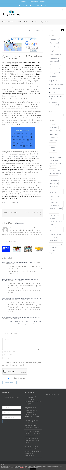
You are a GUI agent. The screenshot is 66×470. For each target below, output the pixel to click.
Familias (52, 167)
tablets (52, 244)
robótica (52, 234)
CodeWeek (53, 134)
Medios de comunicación (54, 191)
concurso (53, 144)
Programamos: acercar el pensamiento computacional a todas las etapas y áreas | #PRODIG (22, 317)
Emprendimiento (55, 160)
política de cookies (22, 467)
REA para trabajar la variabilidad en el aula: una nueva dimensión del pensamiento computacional (33, 451)
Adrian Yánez (7, 202)
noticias (52, 199)
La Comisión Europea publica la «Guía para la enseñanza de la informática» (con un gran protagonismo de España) (32, 437)
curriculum (53, 147)
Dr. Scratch (53, 154)
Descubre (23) (54, 47)
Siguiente (38, 30)
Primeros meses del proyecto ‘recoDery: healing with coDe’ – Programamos (18, 262)
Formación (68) (55, 69)
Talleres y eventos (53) (56, 98)
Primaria (59, 208)
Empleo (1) (53, 51)
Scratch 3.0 (53, 237)
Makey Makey (54, 186)
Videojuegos (53, 250)
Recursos (53, 224)
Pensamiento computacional (54, 204)
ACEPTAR (33, 468)
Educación (53, 157)
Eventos (58, 163)
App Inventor (54, 127)
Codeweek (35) (55, 39)
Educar (60, 157)
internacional (53, 177)
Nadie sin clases (54, 196)
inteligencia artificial (55, 173)
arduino (57, 131)
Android (52, 124)
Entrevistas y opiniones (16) (54, 60)
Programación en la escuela (55, 217)
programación (54, 212)
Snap (60, 240)
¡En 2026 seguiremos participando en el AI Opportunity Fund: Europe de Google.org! (32, 424)
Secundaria (53, 240)
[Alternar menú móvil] (63, 10)
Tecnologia (59, 244)
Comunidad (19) (55, 43)
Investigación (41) (55, 73)
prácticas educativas (56, 221)
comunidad (53, 140)
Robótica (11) (54, 92)
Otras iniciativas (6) (56, 84)
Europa (52, 163)
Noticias (19, 202)
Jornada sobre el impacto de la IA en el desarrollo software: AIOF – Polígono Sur (33, 400)
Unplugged (53, 247)
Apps (51, 131)
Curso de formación (55, 150)
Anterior (31, 30)
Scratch (59, 234)
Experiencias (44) (55, 65)
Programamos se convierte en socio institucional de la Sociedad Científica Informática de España (32, 412)
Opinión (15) (54, 81)
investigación (54, 183)
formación (53, 170)
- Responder (11, 263)
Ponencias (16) (55, 88)
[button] (3, 249)
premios (52, 208)
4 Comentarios (25, 202)
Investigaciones (54, 180)
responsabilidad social (54, 229)
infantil (60, 170)
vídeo (51, 254)
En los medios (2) (55, 55)
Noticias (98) (54, 77)
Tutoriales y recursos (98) (54, 104)
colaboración (54, 137)
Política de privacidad (52, 394)
